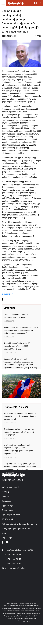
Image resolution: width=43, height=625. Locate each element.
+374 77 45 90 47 (13, 564)
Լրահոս (9, 307)
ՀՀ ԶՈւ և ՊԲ (7, 519)
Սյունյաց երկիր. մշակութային (16, 529)
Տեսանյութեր (8, 510)
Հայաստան (7, 501)
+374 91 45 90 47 (13, 559)
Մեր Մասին (7, 538)
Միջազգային (8, 506)
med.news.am (7, 294)
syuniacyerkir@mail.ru (15, 568)
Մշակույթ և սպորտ (11, 515)
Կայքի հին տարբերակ (12, 480)
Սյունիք (5, 492)
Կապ (4, 533)
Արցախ (5, 496)
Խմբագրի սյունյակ (10, 487)
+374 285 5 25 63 (13, 554)
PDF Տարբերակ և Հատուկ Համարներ (19, 524)
